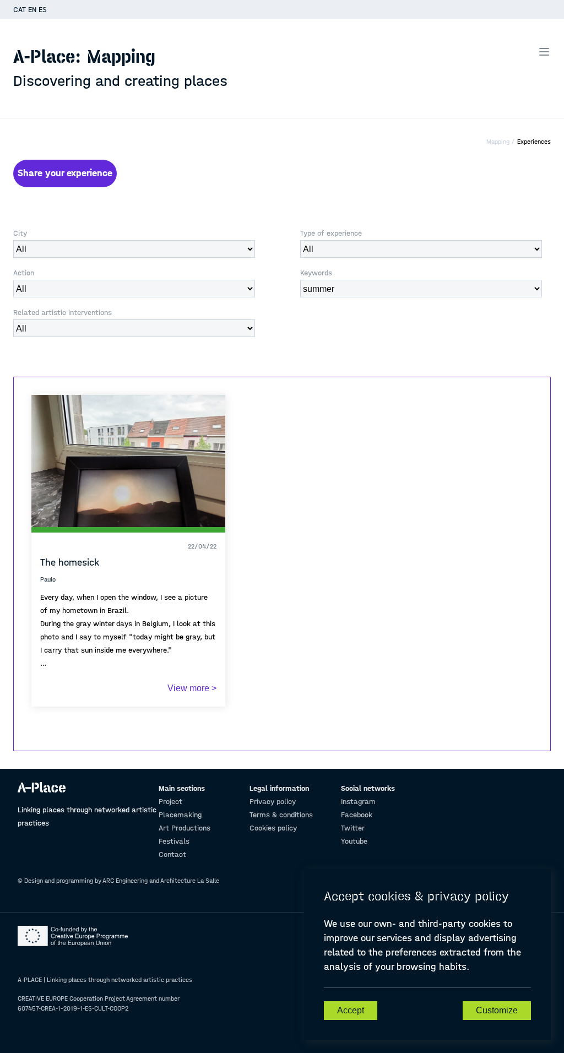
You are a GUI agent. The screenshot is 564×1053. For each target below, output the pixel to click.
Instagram (358, 801)
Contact (172, 854)
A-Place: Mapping (120, 68)
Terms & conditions (281, 814)
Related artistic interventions (62, 312)
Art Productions (184, 828)
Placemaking (180, 814)
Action (23, 273)
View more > (191, 688)
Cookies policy (273, 828)
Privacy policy (273, 801)
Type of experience (331, 233)
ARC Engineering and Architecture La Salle (160, 880)
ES (43, 9)
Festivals (174, 841)
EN (32, 9)
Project (170, 801)
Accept (350, 1010)
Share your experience (65, 173)
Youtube (354, 841)
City (20, 233)
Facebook (356, 814)
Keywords (316, 273)
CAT (19, 9)
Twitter (353, 828)
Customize (497, 1010)
